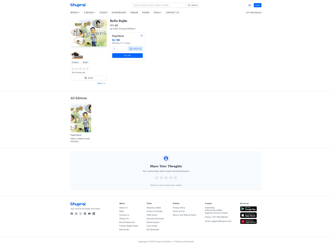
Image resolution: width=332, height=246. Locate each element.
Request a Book (154, 207)
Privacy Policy (179, 207)
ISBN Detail (152, 215)
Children (75, 62)
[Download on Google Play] (250, 208)
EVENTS (104, 12)
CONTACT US (172, 12)
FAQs (121, 211)
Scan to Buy (152, 226)
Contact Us (124, 215)
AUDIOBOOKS (119, 12)
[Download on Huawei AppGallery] (250, 221)
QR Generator (153, 229)
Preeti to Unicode (154, 211)
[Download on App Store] (250, 215)
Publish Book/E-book (128, 226)
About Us (123, 207)
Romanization (153, 222)
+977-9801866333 (253, 12)
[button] (101, 83)
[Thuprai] (78, 5)
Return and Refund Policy (184, 215)
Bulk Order (124, 229)
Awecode (189, 241)
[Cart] (250, 5)
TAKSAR (134, 12)
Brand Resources (127, 222)
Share (90, 78)
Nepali (85, 62)
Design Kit (124, 218)
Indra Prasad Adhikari (124, 28)
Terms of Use (179, 211)
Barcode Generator (155, 218)
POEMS (146, 12)
